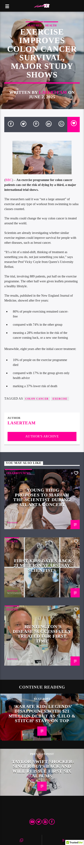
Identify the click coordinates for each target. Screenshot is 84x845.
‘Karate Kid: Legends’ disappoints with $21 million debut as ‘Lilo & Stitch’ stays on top (42, 713)
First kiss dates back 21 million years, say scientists (43, 565)
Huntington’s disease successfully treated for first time (42, 634)
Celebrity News (18, 473)
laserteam (53, 92)
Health (50, 25)
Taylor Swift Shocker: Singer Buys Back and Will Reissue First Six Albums (43, 769)
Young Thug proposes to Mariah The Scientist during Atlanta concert (42, 497)
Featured (34, 25)
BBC (8, 180)
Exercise (60, 398)
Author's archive (42, 436)
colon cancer (37, 398)
